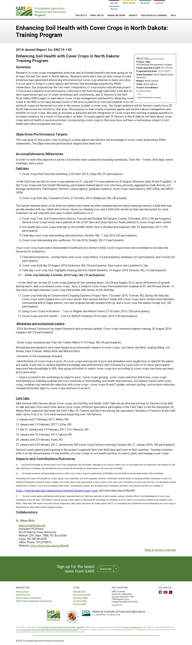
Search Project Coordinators (28, 597)
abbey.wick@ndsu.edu (32, 525)
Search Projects (23, 594)
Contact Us (117, 604)
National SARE (79, 591)
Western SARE (79, 604)
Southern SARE (80, 601)
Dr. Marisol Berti (143, 91)
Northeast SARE (80, 597)
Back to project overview (160, 549)
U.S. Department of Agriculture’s (31, 629)
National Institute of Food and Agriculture (61, 629)
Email (140, 94)
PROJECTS (81, 15)
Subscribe (106, 568)
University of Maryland (130, 627)
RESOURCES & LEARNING (154, 15)
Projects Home (22, 591)
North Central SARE (82, 594)
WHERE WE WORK (116, 15)
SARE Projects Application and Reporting (34, 601)
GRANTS (133, 15)
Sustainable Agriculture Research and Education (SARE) (60, 627)
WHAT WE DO (97, 15)
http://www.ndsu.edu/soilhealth (49, 545)
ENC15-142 (150, 58)
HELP (173, 15)
